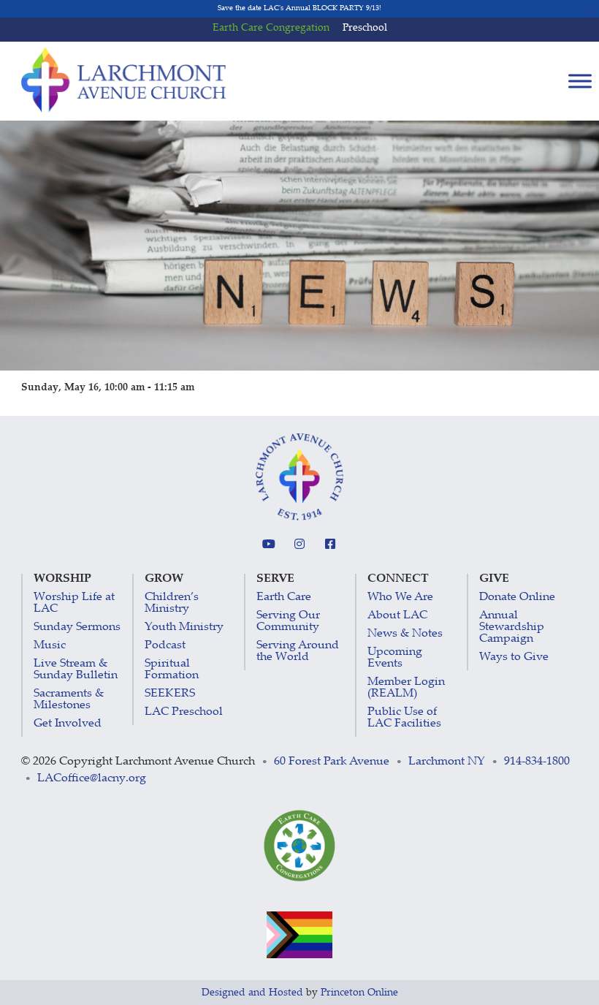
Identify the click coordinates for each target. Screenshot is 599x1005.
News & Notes (405, 634)
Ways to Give (514, 657)
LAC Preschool (184, 712)
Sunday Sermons (77, 627)
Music (50, 646)
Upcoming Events (394, 658)
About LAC (397, 616)
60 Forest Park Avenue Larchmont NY (379, 762)
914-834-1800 (537, 762)
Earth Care (283, 597)
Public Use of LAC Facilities (404, 718)
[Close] (589, 9)
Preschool (365, 28)
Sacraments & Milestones (69, 700)
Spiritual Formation (172, 670)
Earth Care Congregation (271, 28)
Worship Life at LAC (74, 603)
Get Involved (68, 724)
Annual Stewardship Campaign (511, 627)
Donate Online (517, 597)
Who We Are (400, 597)
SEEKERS (170, 694)
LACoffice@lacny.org (91, 779)
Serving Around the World (297, 652)
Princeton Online (359, 993)
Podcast (165, 646)
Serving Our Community (288, 622)
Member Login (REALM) (406, 688)
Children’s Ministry (172, 603)
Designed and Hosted (252, 993)
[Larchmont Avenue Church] (123, 80)
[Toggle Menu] (580, 81)
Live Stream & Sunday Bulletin (76, 670)
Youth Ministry (184, 627)
